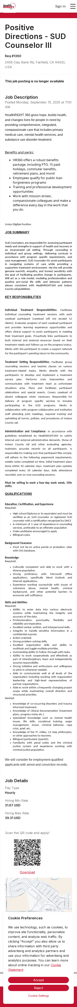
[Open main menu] (73, 6)
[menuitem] (9, 6)
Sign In (60, 6)
